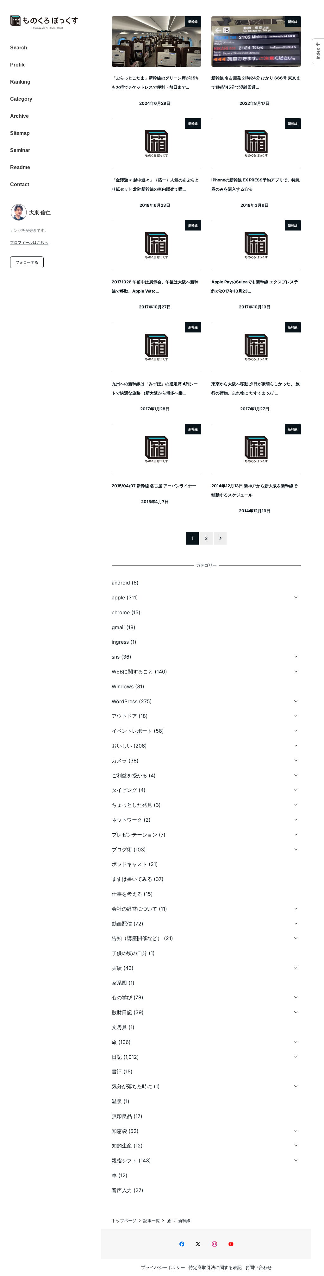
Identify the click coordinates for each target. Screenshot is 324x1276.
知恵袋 (119, 1131)
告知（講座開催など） (137, 938)
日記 (117, 1057)
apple (118, 597)
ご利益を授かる (129, 775)
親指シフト (124, 1160)
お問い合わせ (258, 1267)
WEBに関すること (132, 671)
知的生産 (122, 1145)
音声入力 (122, 1190)
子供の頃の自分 (129, 953)
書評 (117, 1071)
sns (116, 657)
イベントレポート (132, 731)
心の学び (122, 997)
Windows (123, 686)
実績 (117, 968)
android (121, 582)
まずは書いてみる (132, 879)
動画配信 (122, 923)
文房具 (119, 1027)
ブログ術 (122, 849)
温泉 (117, 1101)
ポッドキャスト (129, 864)
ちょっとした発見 (132, 805)
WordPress (124, 701)
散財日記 (122, 1012)
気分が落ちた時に (132, 1086)
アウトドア (124, 716)
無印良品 (122, 1116)
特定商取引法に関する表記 (215, 1267)
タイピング (124, 790)
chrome (121, 612)
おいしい (122, 745)
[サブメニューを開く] (296, 596)
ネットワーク (127, 820)
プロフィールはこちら (29, 242)
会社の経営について (134, 909)
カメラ (119, 760)
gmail (118, 627)
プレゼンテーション (134, 834)
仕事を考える (127, 894)
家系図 (119, 983)
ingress (120, 642)
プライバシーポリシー (163, 1267)
